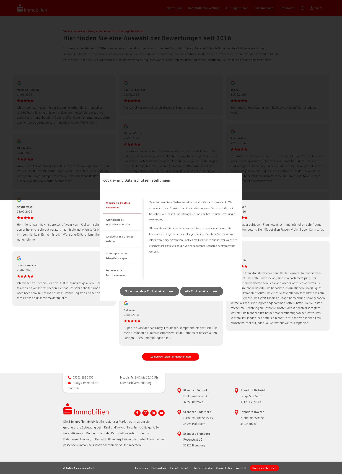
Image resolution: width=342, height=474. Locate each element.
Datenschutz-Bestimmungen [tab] (115, 272)
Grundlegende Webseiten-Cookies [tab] (118, 222)
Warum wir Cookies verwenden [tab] (118, 205)
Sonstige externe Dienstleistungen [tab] (117, 255)
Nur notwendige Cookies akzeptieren (149, 291)
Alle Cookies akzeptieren (201, 291)
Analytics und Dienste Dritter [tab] (119, 239)
